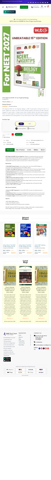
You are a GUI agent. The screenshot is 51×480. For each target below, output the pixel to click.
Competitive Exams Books (8, 248)
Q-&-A (29, 150)
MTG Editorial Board (34, 144)
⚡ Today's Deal (24, 7)
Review (43, 150)
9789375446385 (9, 144)
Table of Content (20, 150)
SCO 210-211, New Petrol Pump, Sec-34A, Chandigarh (13, 1)
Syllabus (36, 150)
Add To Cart (18, 134)
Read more (9, 318)
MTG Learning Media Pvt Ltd (37, 140)
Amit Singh (31, 142)
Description (10, 150)
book (7, 140)
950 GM (9, 142)
